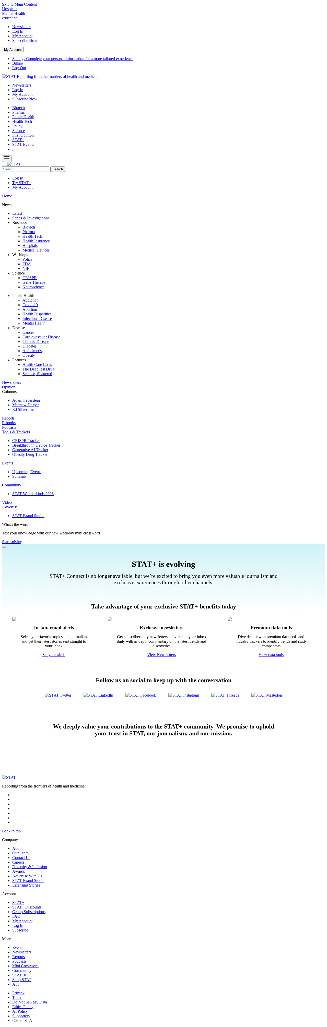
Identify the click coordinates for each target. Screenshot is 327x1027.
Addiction (30, 300)
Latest (17, 213)
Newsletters (21, 27)
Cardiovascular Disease (41, 337)
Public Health (23, 117)
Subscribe (24, 40)
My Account (22, 36)
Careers (18, 862)
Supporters (21, 1016)
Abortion (29, 309)
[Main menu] (6, 159)
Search (57, 169)
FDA (26, 264)
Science (18, 130)
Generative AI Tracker (30, 450)
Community (11, 485)
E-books (9, 423)
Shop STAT (21, 979)
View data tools (271, 654)
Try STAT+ (21, 183)
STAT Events (23, 144)
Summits (19, 476)
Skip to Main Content (19, 4)
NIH (26, 268)
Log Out (19, 68)
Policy (17, 126)
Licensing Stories (26, 885)
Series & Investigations (30, 218)
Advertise (10, 507)
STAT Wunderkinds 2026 (33, 494)
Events (7, 463)
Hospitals (9, 9)
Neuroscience (33, 287)
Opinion (8, 387)
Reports (8, 418)
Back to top (11, 831)
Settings (72, 58)
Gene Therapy (34, 282)
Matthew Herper (25, 405)
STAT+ (18, 140)
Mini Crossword (25, 966)
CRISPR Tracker (26, 440)
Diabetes (29, 346)
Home (7, 196)
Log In (17, 31)
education (10, 18)
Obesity (28, 355)
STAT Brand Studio (28, 516)
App (15, 984)
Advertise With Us (27, 876)
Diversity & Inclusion (29, 867)
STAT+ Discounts (26, 907)
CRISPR (29, 278)
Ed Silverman (23, 409)
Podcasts (9, 427)
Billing (17, 63)
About (17, 848)
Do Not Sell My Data (29, 1002)
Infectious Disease (37, 318)
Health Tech (22, 121)
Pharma (18, 112)
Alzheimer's (32, 351)
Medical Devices (36, 250)
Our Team (20, 853)
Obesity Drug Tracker (30, 454)
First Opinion (23, 135)
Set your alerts (53, 654)
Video (7, 502)
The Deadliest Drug (38, 369)
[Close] (4, 165)
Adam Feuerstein (26, 400)
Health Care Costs (37, 364)
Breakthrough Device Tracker (36, 445)
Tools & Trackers (16, 432)
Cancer (28, 332)
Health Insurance (36, 241)
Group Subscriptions (28, 912)
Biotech (18, 107)
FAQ (16, 916)
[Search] (14, 150)
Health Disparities (36, 314)
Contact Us (21, 857)
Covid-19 (30, 305)
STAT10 (19, 975)
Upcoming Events (26, 472)
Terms (17, 997)
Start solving (12, 542)
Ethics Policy (22, 1007)
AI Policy (20, 1011)
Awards (18, 871)
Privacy (18, 993)
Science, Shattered (37, 374)
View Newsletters (161, 654)
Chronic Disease (35, 341)
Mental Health (13, 13)
